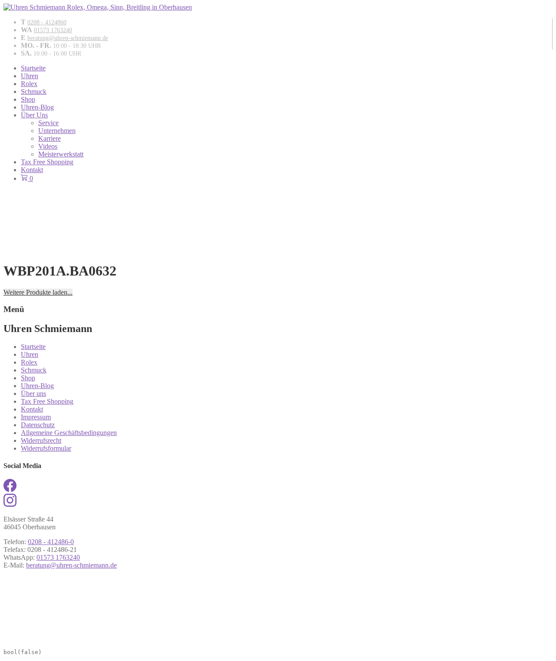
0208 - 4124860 (46, 22)
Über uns (33, 393)
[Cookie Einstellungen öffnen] (68, 639)
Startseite (33, 68)
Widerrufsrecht (41, 440)
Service (48, 122)
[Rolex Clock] (278, 205)
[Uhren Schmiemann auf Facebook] (10, 489)
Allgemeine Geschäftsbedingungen (69, 432)
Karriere (49, 138)
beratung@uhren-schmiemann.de (67, 38)
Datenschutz (38, 424)
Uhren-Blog (37, 107)
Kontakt (32, 169)
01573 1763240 (53, 30)
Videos (47, 146)
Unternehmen (57, 130)
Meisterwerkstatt (60, 154)
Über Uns (34, 115)
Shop (28, 99)
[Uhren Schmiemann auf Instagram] (10, 504)
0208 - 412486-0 (51, 541)
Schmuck (33, 91)
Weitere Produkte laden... (38, 292)
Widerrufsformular (46, 448)
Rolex (29, 83)
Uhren (29, 76)
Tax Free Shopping (47, 162)
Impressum (36, 417)
